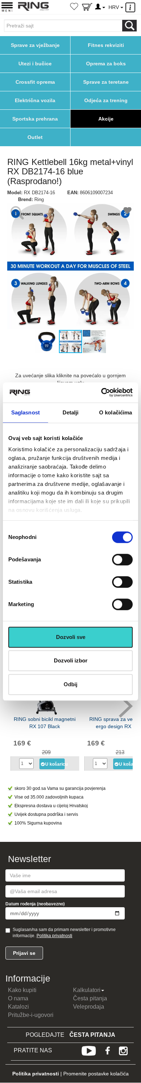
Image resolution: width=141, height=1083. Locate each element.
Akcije (106, 119)
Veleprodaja (88, 1007)
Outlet (35, 137)
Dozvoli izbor (70, 660)
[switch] (122, 559)
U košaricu (55, 764)
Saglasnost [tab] (25, 412)
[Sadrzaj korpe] (87, 8)
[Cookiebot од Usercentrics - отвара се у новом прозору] (101, 392)
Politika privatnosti (54, 935)
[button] (14, 266)
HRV (114, 7)
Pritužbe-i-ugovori (31, 1015)
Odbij (70, 684)
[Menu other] (131, 7)
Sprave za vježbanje (35, 45)
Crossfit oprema (35, 82)
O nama (18, 998)
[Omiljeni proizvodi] (74, 7)
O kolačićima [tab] (115, 412)
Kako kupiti (22, 990)
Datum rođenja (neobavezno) (35, 903)
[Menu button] (7, 6)
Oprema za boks (106, 63)
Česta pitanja (90, 998)
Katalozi (18, 1007)
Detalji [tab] (71, 412)
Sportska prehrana (35, 119)
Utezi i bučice (35, 63)
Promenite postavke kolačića (96, 1074)
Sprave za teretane (106, 82)
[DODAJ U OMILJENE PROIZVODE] (127, 211)
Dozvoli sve (70, 637)
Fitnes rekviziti (106, 45)
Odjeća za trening (106, 100)
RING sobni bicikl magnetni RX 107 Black (45, 722)
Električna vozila (35, 100)
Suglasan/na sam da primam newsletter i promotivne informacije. (64, 932)
